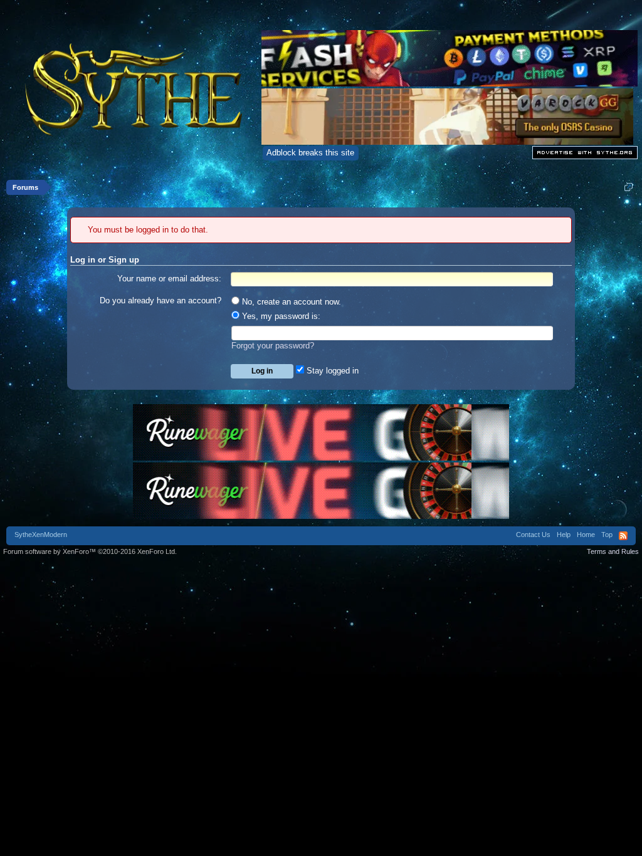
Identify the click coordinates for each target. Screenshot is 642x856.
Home (586, 534)
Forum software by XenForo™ (90, 551)
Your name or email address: (169, 278)
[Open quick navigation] (628, 187)
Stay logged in (331, 370)
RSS (623, 535)
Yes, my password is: (279, 316)
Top (607, 534)
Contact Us (533, 534)
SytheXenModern (40, 534)
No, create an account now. (290, 301)
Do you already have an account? (160, 300)
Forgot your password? (272, 345)
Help (564, 534)
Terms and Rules (613, 551)
